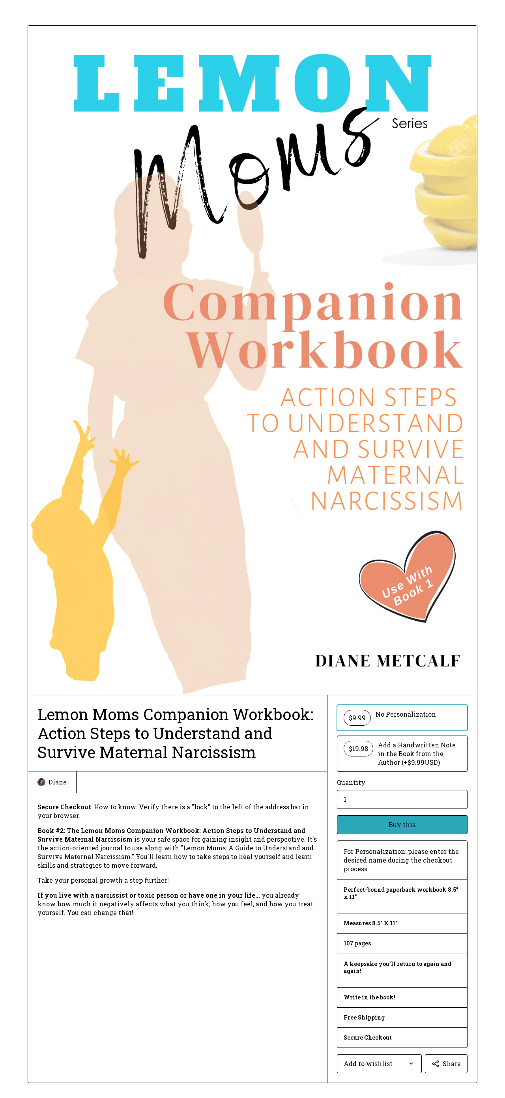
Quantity (351, 782)
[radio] (402, 718)
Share (452, 1063)
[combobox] (379, 1063)
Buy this (402, 824)
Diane (58, 782)
